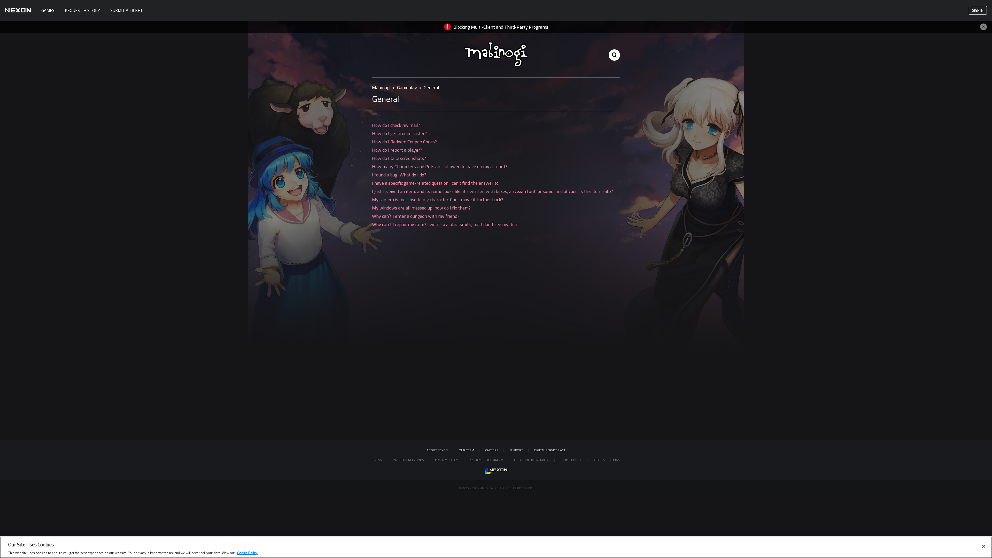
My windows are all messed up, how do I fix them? (421, 207)
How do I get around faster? (399, 133)
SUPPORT (516, 450)
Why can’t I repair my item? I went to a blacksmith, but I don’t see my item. (445, 224)
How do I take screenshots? (399, 158)
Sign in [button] (977, 10)
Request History (82, 10)
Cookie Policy (571, 460)
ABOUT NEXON (437, 450)
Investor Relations (409, 460)
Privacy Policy (447, 460)
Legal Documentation (531, 460)
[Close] (983, 546)
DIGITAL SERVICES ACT (549, 450)
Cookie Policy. (247, 552)
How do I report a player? (397, 149)
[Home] (18, 10)
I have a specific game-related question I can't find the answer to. (435, 183)
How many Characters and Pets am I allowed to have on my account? (439, 166)
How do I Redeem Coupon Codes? (404, 141)
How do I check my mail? (396, 125)
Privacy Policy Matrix (486, 460)
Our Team (466, 450)
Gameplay (407, 87)
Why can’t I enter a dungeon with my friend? (415, 216)
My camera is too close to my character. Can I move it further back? (437, 199)
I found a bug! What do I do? (399, 174)
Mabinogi (381, 87)
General (431, 87)
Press (378, 460)
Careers (491, 450)
